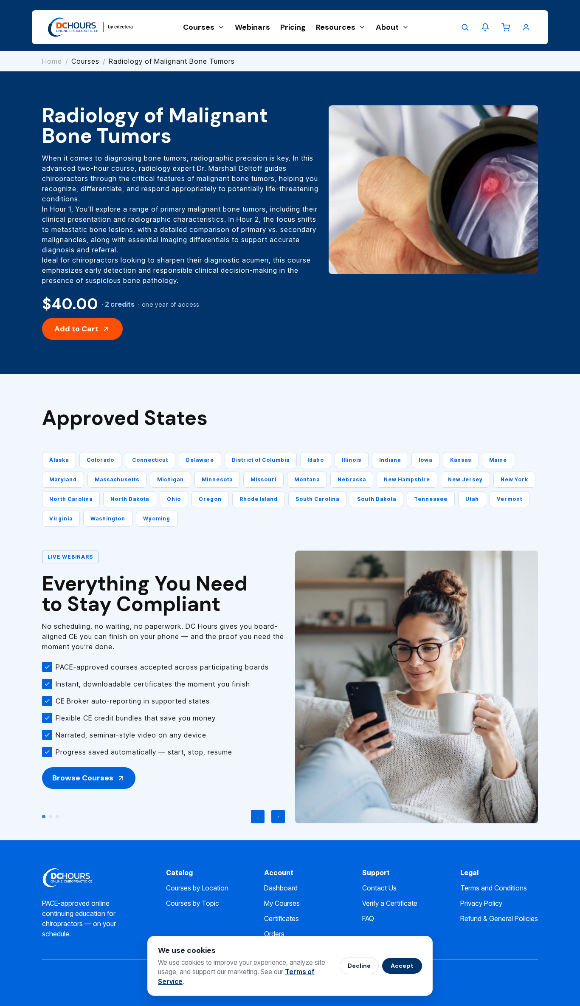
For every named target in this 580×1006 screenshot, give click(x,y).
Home (52, 61)
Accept (402, 965)
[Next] (278, 816)
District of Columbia (261, 460)
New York (514, 479)
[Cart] (505, 27)
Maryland (63, 479)
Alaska (59, 460)
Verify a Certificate (389, 903)
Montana (307, 479)
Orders (274, 934)
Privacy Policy (481, 903)
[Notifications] (485, 27)
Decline (359, 965)
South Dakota (376, 499)
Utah (472, 499)
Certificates (281, 918)
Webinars (252, 27)
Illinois (351, 460)
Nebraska (352, 479)
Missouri (263, 479)
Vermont (509, 499)
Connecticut (150, 460)
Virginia (61, 518)
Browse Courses (82, 778)
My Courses (282, 903)
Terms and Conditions (493, 888)
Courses (198, 27)
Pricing (293, 27)
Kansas (460, 460)
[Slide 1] (43, 816)
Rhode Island (258, 499)
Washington (107, 518)
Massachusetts (117, 479)
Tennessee (431, 499)
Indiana (390, 460)
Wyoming (156, 518)
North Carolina (71, 499)
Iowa (425, 460)
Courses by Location (197, 888)
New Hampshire (407, 479)
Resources (335, 27)
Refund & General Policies (499, 918)
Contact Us (379, 888)
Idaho (315, 460)
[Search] (464, 27)
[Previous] (258, 816)
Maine (498, 460)
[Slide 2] (50, 816)
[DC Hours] (90, 27)
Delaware (200, 460)
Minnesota (217, 479)
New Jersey (465, 479)
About (387, 27)
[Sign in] (526, 27)
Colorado (100, 460)
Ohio (174, 499)
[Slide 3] (57, 816)
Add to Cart (76, 329)
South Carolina (317, 499)
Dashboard (281, 888)
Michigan (170, 479)
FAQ (368, 918)
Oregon (210, 499)
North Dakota (129, 499)
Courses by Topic (192, 903)
